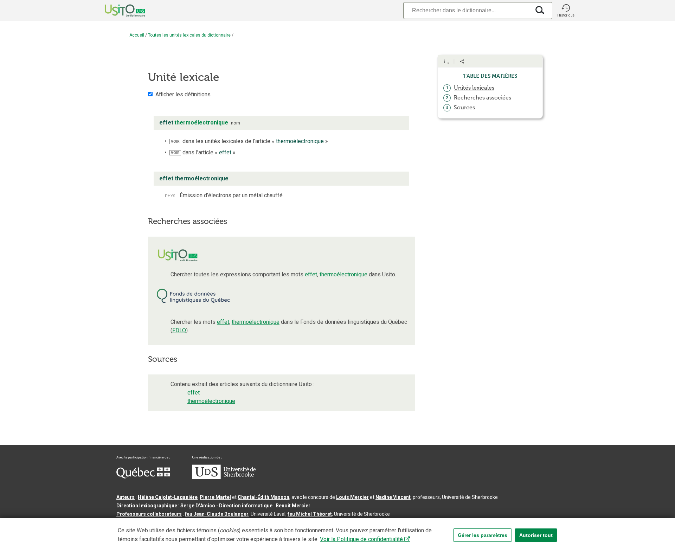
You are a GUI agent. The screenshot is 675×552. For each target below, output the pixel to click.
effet (311, 274)
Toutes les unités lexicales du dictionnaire (189, 35)
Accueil (136, 35)
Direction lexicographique (146, 505)
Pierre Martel (215, 497)
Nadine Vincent (393, 497)
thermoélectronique (343, 274)
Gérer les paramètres (482, 535)
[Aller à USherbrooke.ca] (224, 477)
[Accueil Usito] (117, 10)
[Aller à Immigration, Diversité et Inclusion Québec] (143, 477)
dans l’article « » (203, 152)
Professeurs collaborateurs (149, 514)
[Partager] (462, 61)
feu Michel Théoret (310, 514)
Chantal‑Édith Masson (263, 497)
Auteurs (125, 497)
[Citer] (446, 61)
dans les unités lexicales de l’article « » (249, 141)
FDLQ (179, 330)
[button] (565, 10)
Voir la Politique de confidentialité (361, 539)
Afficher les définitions (183, 94)
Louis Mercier (352, 497)
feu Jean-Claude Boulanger (217, 514)
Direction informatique (245, 505)
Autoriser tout (536, 535)
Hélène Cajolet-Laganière (168, 497)
